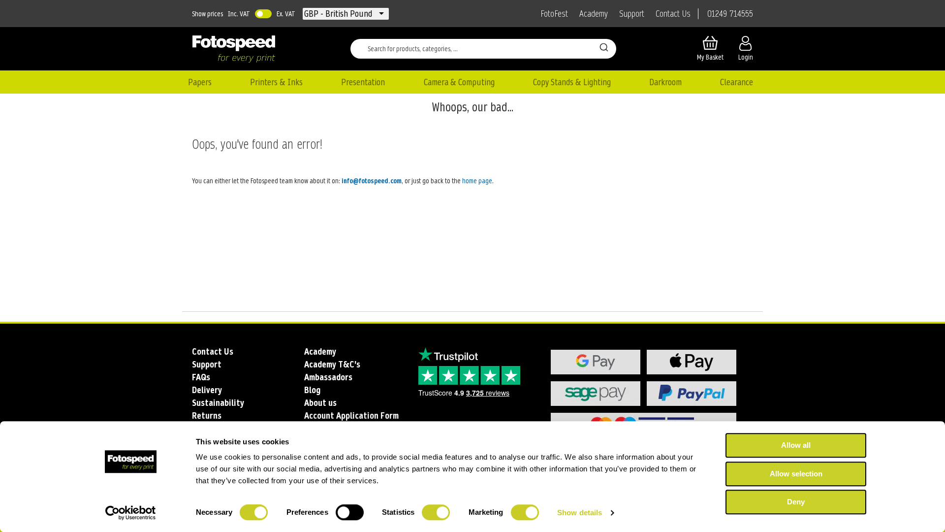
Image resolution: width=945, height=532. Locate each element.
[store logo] (234, 48)
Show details (579, 512)
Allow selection (796, 473)
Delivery (207, 390)
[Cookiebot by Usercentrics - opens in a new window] (131, 512)
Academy (593, 13)
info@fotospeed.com (372, 181)
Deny (796, 502)
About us (320, 403)
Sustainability (218, 403)
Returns (206, 415)
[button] (339, 13)
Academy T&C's (332, 364)
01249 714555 (730, 13)
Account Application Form (351, 415)
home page (477, 181)
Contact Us (673, 13)
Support (631, 13)
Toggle (263, 13)
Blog (312, 390)
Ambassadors (328, 377)
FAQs (201, 377)
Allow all (796, 445)
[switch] (350, 513)
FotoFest (554, 13)
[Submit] (604, 47)
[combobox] (483, 49)
